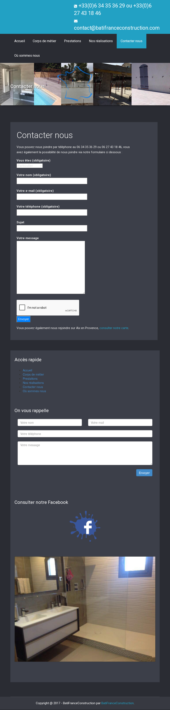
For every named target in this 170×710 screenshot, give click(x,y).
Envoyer (144, 473)
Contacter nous (131, 41)
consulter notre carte (114, 328)
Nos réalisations (101, 41)
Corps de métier (44, 41)
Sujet (20, 222)
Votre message (28, 238)
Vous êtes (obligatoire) (33, 160)
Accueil (19, 41)
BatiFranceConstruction (117, 704)
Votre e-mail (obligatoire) (35, 191)
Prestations (72, 41)
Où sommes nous (27, 56)
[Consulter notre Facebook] (85, 526)
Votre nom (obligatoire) (34, 175)
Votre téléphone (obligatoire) (38, 206)
